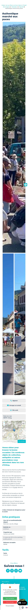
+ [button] (4, 422)
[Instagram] (12, 571)
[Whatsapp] (16, 571)
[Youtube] (20, 571)
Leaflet (24, 435)
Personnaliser (10, 606)
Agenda (21, 7)
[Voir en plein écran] (4, 428)
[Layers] (23, 423)
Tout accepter (10, 598)
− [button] (4, 425)
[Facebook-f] (8, 571)
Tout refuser (10, 602)
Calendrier (14, 7)
